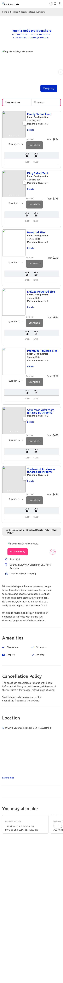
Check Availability (17, 552)
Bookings (14, 12)
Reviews (10, 533)
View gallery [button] (48, 88)
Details (39, 530)
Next (57, 825)
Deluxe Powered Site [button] (41, 291)
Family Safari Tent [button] (39, 114)
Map (54, 530)
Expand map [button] (8, 778)
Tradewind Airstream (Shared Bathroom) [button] (41, 470)
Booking (31, 530)
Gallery (22, 530)
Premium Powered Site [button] (42, 351)
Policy (47, 530)
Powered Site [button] (36, 232)
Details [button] (30, 130)
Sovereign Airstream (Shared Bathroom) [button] (40, 411)
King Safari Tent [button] (37, 173)
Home (4, 12)
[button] (60, 4)
